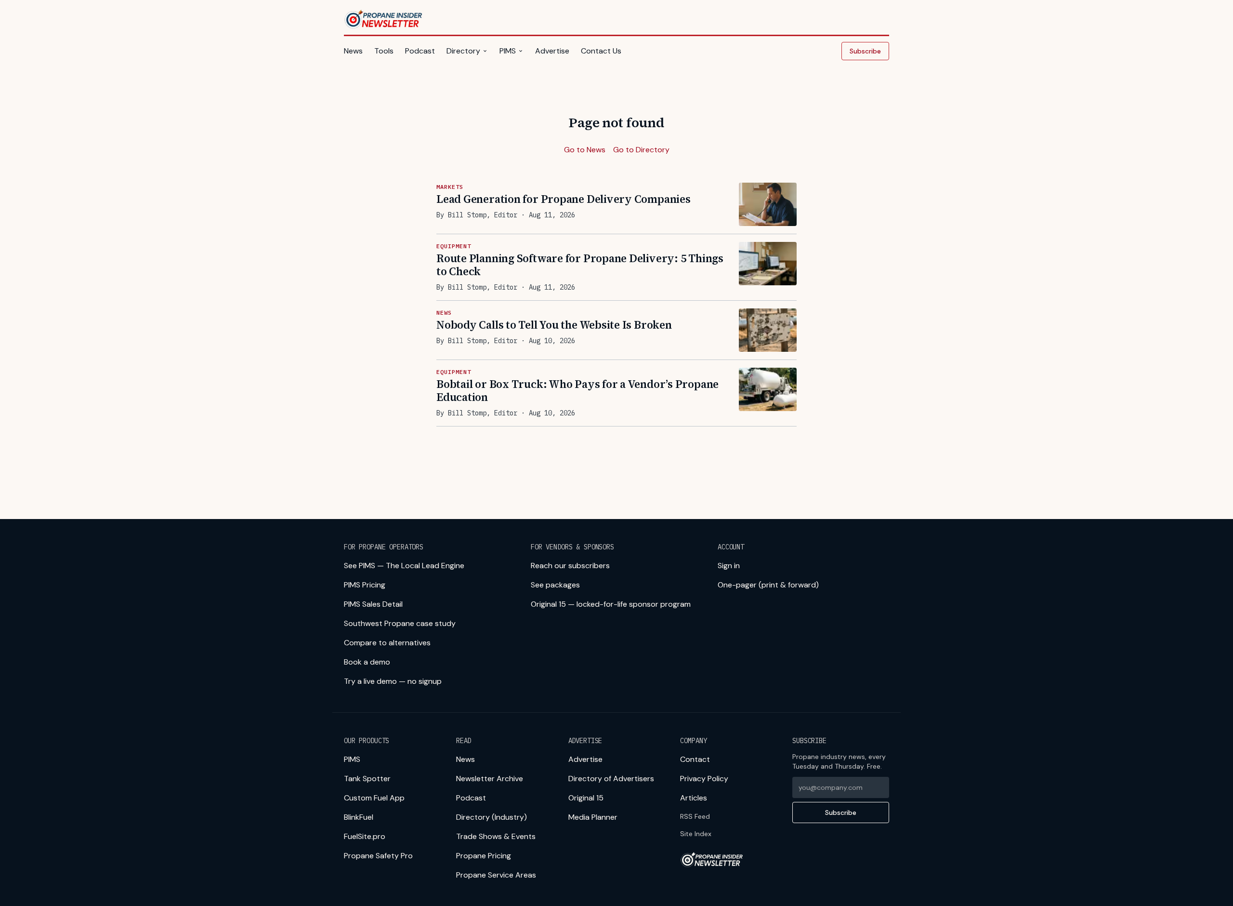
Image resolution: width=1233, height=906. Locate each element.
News (353, 51)
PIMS (507, 51)
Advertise (552, 51)
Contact (695, 759)
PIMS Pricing (364, 585)
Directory (463, 51)
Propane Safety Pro (378, 856)
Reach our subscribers (570, 565)
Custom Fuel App (374, 798)
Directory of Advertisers (611, 778)
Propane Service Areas (496, 875)
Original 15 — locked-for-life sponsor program (611, 604)
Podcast (420, 51)
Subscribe (865, 51)
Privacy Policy (704, 778)
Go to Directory (641, 150)
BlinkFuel (358, 817)
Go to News (584, 150)
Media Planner (592, 817)
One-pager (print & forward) (768, 585)
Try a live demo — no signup (393, 681)
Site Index (695, 833)
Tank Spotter (367, 778)
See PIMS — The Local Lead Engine (404, 565)
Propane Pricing (483, 856)
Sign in (729, 565)
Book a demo (367, 662)
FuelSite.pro (364, 836)
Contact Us (601, 51)
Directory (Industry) (491, 817)
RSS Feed (695, 816)
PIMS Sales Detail (373, 604)
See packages (555, 585)
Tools (384, 51)
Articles (693, 798)
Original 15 (585, 798)
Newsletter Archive (489, 778)
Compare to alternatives (387, 643)
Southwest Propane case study (400, 623)
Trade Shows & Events (496, 836)
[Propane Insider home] (384, 19)
